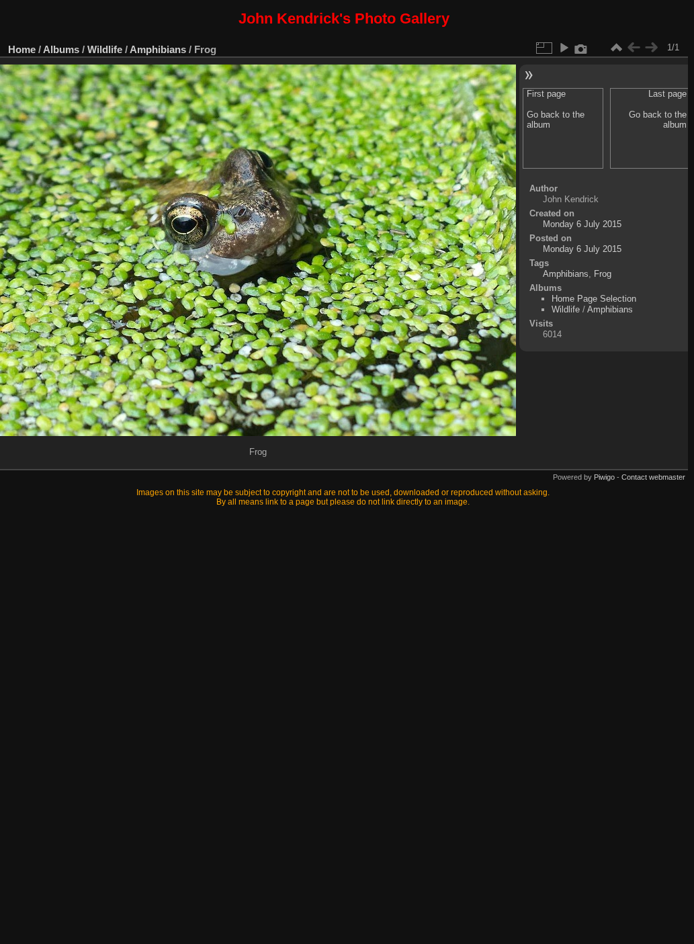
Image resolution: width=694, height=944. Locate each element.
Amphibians (158, 49)
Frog (602, 274)
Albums (61, 49)
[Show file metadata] (581, 47)
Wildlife (104, 49)
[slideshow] (563, 47)
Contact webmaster (653, 477)
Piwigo (604, 477)
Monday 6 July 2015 (582, 224)
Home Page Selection (594, 299)
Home (22, 49)
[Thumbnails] (616, 47)
